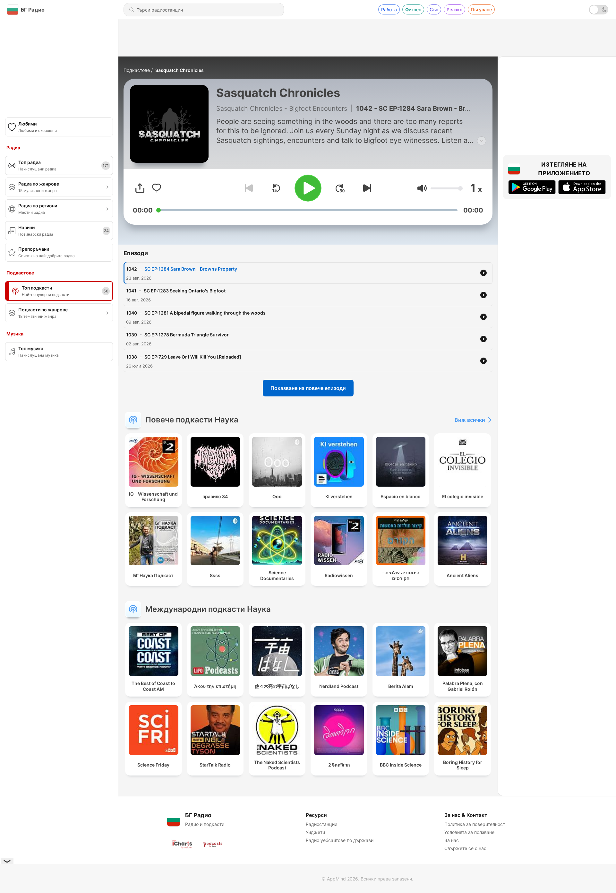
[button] (422, 188)
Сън (434, 9)
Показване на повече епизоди (308, 388)
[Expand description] (481, 140)
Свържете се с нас (465, 848)
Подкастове (137, 70)
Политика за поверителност (474, 824)
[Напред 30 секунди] (340, 188)
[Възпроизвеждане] (308, 188)
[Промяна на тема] (598, 9)
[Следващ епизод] (366, 188)
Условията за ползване (469, 832)
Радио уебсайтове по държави (339, 840)
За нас (451, 840)
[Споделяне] (140, 188)
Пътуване (481, 9)
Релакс (454, 9)
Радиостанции (321, 824)
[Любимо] (157, 188)
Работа (389, 9)
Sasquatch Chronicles (179, 70)
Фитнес (413, 9)
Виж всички (470, 420)
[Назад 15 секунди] (276, 188)
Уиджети (315, 832)
